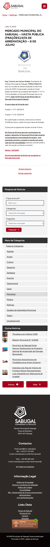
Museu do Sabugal (25, 511)
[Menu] (44, 6)
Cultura (10, 262)
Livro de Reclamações (25, 498)
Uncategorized (13, 321)
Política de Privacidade (25, 482)
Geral (9, 289)
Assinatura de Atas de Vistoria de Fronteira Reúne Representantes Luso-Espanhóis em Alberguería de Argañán (27, 372)
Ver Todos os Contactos (25, 467)
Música (10, 299)
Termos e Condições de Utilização (25, 485)
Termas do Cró (25, 513)
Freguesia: (10, 219)
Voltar (35, 384)
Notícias (10, 305)
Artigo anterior (25, 169)
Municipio (11, 294)
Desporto (11, 267)
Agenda (10, 251)
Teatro (9, 315)
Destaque (11, 273)
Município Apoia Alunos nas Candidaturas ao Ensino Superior (26, 361)
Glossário (25, 518)
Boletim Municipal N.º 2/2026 (25, 340)
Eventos (10, 278)
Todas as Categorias (14, 246)
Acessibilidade (25, 490)
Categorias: (11, 208)
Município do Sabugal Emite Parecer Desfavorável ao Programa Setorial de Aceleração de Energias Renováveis (27, 349)
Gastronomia (12, 283)
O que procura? (13, 198)
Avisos (9, 257)
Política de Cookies (25, 487)
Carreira (25, 516)
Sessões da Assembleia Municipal (21, 310)
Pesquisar (12, 230)
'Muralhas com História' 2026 (25, 334)
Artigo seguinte (25, 173)
